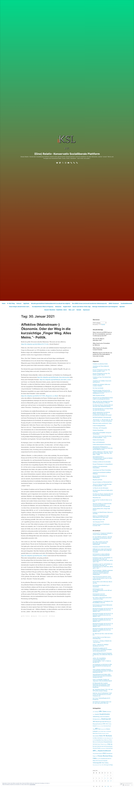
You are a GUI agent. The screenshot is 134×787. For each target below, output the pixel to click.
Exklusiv (19, 303)
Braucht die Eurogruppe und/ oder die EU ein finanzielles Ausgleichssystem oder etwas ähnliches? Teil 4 (103, 625)
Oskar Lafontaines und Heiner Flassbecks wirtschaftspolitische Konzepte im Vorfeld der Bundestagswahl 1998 (103, 671)
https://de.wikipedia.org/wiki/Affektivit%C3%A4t (34, 344)
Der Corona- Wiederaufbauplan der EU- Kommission (102, 698)
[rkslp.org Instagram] (66, 162)
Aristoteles (109, 711)
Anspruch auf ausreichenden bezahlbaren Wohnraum (102, 473)
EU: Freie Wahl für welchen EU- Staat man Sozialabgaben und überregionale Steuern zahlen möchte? (102, 538)
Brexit (100, 719)
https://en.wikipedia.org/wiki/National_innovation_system (55, 379)
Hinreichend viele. (97, 497)
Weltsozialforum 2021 (96, 764)
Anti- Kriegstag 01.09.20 (98, 521)
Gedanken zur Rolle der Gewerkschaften (102, 461)
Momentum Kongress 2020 (99, 519)
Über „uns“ (72, 310)
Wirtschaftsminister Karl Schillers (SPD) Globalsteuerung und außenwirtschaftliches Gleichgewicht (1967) (102, 676)
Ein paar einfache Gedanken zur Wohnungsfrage (100, 476)
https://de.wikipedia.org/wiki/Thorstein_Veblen (34, 555)
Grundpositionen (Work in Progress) (42, 306)
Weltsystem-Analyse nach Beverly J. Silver (102, 423)
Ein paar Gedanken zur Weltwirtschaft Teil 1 (102, 482)
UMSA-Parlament (114, 303)
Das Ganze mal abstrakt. (98, 388)
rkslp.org (109, 744)
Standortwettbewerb (104, 751)
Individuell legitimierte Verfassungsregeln (102, 417)
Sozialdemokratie (103, 748)
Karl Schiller (105, 738)
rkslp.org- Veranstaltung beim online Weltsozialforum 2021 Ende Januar (101, 516)
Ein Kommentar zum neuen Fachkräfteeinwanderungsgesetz (100, 594)
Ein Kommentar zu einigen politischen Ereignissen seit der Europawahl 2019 (101, 554)
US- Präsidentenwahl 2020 (104, 758)
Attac (93, 714)
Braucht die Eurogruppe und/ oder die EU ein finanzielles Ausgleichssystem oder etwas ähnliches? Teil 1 (103, 610)
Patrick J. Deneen (101, 744)
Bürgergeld (109, 721)
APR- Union (102, 711)
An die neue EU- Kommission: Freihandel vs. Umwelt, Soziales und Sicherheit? (103, 533)
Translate (103, 324)
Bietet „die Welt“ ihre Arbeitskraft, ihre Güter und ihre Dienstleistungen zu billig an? (103, 402)
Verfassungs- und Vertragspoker (100, 428)
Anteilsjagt (96, 711)
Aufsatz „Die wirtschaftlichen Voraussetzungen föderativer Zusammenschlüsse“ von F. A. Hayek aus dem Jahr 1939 (102, 660)
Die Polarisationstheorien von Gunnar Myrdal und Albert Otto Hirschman (103, 409)
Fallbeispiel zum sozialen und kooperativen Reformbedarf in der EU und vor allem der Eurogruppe (102, 550)
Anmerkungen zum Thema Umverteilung (102, 470)
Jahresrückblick (96, 735)
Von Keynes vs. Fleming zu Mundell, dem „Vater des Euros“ (102, 641)
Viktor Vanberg (105, 762)
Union (98, 758)
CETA (107, 723)
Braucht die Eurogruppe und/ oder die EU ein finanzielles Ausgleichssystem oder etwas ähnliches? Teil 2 (103, 615)
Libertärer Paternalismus (98, 430)
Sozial (98, 748)
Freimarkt (99, 731)
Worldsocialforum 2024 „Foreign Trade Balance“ (101, 509)
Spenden (122, 306)
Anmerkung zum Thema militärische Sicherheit (101, 366)
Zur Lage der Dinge (108, 764)
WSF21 (103, 764)
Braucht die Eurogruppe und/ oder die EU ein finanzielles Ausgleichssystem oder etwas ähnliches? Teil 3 (103, 620)
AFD (93, 711)
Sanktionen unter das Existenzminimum (104, 746)
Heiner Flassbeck (99, 733)
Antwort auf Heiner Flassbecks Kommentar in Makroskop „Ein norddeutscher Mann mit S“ (102, 654)
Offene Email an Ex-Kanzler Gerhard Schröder (100, 349)
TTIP (96, 756)
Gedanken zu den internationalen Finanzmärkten (100, 467)
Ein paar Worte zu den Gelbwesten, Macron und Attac (102, 582)
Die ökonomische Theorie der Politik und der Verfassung (103, 490)
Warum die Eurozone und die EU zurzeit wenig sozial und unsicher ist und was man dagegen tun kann (102, 578)
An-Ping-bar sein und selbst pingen (100, 488)
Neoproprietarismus (108, 742)
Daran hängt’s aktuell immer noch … (19, 306)
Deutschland (106, 725)
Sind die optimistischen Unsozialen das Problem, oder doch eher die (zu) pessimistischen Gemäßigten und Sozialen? (102, 414)
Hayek (94, 733)
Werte (100, 764)
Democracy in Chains (100, 725)
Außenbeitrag (96, 716)
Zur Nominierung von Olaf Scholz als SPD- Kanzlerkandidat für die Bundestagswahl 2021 (102, 666)
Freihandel (95, 731)
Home (3, 303)
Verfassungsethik (97, 762)
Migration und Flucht (97, 479)
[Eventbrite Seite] (77, 162)
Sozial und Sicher (109, 748)
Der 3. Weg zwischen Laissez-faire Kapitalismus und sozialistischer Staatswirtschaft (100, 543)
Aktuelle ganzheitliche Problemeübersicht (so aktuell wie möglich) (50, 303)
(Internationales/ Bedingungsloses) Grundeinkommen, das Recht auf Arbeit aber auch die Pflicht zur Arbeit (103, 448)
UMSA (95, 758)
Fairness (108, 729)
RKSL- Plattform (26, 616)
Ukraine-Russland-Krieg (105, 756)
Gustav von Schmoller (107, 731)
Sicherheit (95, 748)
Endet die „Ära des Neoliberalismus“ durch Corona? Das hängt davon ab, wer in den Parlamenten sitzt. (102, 694)
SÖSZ (104, 753)
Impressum (86, 310)
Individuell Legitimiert (105, 733)
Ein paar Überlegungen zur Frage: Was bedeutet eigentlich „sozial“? (101, 370)
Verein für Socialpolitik (102, 760)
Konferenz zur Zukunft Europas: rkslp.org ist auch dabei (103, 512)
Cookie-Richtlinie (32, 784)
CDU (104, 724)
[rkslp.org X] (63, 162)
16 (108, 781)
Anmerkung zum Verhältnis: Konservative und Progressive (102, 381)
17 (110, 781)
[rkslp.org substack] (71, 162)
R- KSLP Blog (11, 303)
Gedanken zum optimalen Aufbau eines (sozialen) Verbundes (101, 385)
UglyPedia (26, 303)
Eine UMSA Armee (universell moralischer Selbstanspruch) (89, 303)
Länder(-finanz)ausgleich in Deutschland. (102, 444)
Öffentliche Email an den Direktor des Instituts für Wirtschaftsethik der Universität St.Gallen (102, 354)
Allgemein (35, 616)
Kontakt (79, 310)
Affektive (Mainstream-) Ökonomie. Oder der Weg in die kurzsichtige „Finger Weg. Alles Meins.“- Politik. (103, 453)
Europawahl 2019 (103, 729)
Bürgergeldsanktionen (97, 723)
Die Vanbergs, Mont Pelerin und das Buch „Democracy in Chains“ (102, 598)
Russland (95, 746)
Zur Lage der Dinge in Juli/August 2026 (98, 339)
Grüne (102, 731)
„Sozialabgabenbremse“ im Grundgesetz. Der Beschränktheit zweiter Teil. (103, 601)
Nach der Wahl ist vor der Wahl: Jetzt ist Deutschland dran (101, 637)
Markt (105, 740)
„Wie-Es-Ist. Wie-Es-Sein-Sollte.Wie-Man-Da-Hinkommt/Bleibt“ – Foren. (102, 436)
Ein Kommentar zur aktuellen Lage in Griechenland (101, 586)
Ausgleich (97, 714)
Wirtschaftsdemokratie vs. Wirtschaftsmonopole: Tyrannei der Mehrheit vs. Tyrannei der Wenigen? (102, 458)
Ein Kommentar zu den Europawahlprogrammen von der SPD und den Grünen (102, 590)
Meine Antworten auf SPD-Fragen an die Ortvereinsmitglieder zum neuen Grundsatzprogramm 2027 (102, 333)
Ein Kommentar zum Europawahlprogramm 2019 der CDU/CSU (102, 605)
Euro (99, 729)
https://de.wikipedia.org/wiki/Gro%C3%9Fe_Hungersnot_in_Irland (39, 396)
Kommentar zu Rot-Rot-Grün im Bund (101, 546)
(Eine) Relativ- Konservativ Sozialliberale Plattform (67, 153)
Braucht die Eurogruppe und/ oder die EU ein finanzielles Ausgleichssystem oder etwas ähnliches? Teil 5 (103, 630)
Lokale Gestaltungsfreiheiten (99, 425)
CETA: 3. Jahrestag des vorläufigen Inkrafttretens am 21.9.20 (100, 645)
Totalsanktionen (109, 753)
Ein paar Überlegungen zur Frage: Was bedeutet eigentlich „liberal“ (101, 374)
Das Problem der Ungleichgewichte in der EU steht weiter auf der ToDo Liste (102, 702)
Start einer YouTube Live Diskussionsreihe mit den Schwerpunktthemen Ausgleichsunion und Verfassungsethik (102, 505)
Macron (102, 740)
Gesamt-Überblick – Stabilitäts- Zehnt (55, 310)
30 (108, 786)
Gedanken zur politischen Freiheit (100, 364)
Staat (97, 750)
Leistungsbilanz (97, 740)
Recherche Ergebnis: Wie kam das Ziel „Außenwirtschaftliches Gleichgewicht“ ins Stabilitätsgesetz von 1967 (102, 392)
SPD (94, 750)
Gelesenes (58, 306)
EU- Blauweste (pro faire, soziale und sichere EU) (103, 634)
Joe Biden (95, 738)
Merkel (108, 740)
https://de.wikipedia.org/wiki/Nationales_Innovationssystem (53, 377)
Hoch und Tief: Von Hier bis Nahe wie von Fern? (102, 500)
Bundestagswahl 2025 (101, 721)
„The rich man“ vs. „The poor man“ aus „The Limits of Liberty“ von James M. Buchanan (103, 420)
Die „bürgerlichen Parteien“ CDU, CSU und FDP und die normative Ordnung (102, 690)
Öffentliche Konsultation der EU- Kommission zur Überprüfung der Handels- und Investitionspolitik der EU (102, 649)
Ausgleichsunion (104, 714)
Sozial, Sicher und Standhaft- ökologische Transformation (102, 433)
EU (96, 728)
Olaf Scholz (95, 744)
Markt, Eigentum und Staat (99, 395)
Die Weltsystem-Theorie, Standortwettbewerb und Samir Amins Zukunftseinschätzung (103, 405)
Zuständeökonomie (126, 303)
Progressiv (105, 744)
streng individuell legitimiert (97, 753)
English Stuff (67, 306)
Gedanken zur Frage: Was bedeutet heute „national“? (102, 377)
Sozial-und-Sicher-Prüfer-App (82, 306)
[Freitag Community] (74, 162)
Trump (94, 756)
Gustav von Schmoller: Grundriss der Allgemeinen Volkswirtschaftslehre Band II (102, 680)
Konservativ (109, 738)
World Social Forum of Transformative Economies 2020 (101, 524)
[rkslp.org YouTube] (68, 162)
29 (105, 786)
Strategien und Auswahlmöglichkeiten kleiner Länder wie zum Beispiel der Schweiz (103, 398)
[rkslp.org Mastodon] (60, 162)
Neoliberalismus (100, 742)
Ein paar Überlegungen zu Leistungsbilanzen (103, 464)
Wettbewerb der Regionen (98, 439)
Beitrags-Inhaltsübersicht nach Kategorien (105, 306)
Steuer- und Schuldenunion (99, 442)
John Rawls (99, 738)
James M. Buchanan (105, 736)
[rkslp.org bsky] (57, 162)
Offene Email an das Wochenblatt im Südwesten (101, 344)
